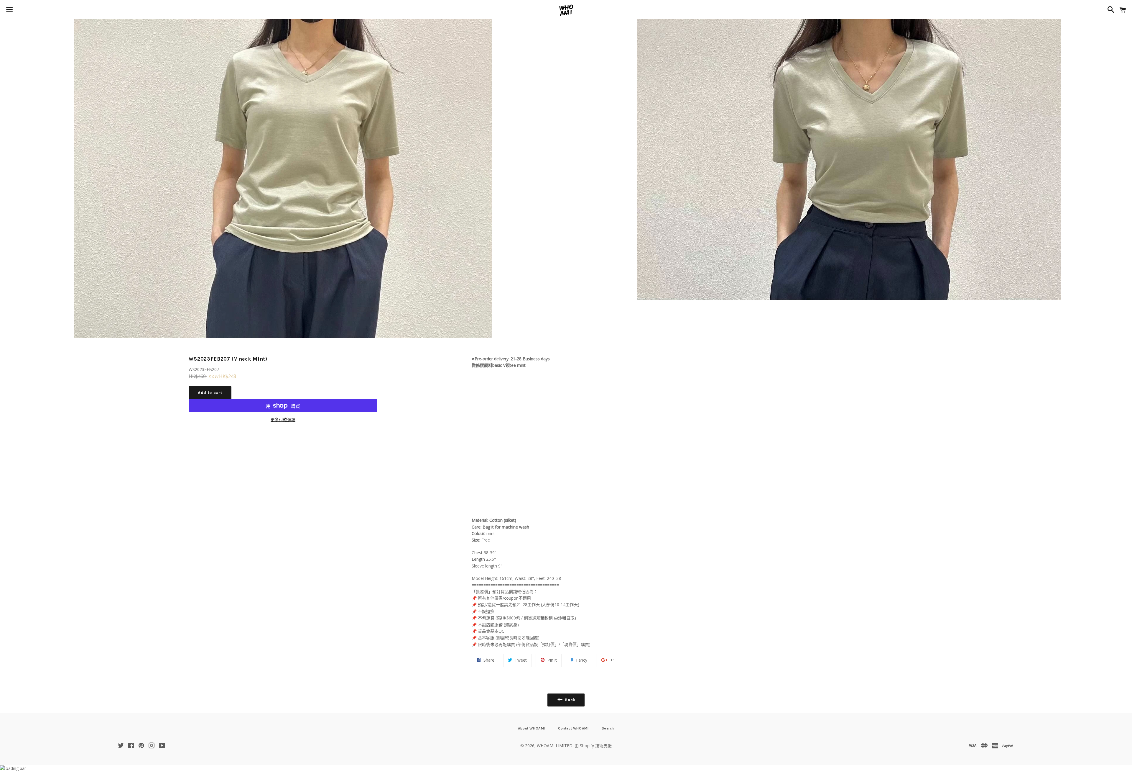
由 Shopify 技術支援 (593, 745)
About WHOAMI (531, 728)
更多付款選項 (283, 419)
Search (608, 728)
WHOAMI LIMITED (554, 745)
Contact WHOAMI (573, 728)
